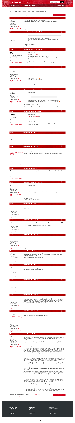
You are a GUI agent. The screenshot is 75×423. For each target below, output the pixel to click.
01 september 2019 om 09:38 (35, 54)
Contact (30, 413)
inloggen (58, 5)
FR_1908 (11, 92)
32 (35, 15)
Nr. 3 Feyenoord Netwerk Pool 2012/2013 (15, 316)
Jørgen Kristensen (13, 267)
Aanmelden (11, 407)
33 (36, 15)
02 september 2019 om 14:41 (37, 187)
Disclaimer (31, 408)
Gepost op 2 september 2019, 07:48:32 (30, 111)
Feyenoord (13, 21)
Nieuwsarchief (12, 413)
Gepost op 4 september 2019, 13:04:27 (29, 310)
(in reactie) (38, 31)
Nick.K (11, 52)
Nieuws (17, 5)
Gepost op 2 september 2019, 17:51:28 (29, 219)
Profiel (33, 5)
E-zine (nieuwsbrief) (13, 412)
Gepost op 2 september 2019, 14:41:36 (29, 146)
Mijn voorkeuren (52, 412)
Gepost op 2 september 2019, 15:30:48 (30, 168)
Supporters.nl (52, 405)
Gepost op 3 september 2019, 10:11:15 (29, 279)
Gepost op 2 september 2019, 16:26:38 (29, 203)
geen (18, 26)
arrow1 (11, 297)
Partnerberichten (32, 412)
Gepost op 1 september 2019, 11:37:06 (29, 89)
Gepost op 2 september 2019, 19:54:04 (29, 250)
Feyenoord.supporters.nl (53, 408)
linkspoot (12, 253)
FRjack (11, 170)
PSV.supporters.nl (52, 409)
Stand (10, 409)
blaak (11, 20)
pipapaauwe (12, 114)
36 (39, 15)
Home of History (28, 12)
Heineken (12, 313)
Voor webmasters (32, 407)
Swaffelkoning (12, 148)
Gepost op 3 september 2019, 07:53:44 (29, 264)
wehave (11, 185)
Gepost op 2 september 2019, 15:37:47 (29, 182)
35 (38, 15)
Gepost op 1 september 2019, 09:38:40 (30, 17)
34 (37, 15)
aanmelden (62, 5)
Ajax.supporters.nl (52, 407)
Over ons (31, 405)
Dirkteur (29, 94)
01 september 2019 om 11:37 (36, 116)
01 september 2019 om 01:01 (36, 94)
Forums (21, 5)
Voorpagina (13, 5)
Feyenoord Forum (15, 12)
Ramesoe (12, 70)
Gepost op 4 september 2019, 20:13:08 (30, 333)
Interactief (26, 5)
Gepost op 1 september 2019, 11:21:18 (29, 31)
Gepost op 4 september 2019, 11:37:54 (29, 294)
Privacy (30, 409)
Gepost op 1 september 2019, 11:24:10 (29, 49)
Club (30, 5)
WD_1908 (11, 336)
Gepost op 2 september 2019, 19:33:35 (29, 234)
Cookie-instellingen (52, 413)
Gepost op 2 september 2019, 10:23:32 (29, 132)
